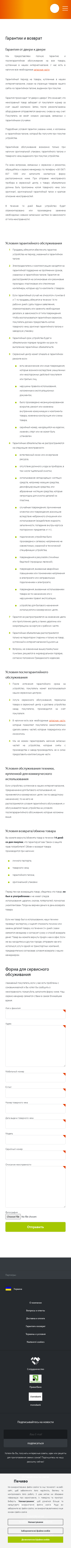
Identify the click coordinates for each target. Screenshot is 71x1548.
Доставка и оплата (35, 1318)
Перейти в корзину (54, 8)
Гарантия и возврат (35, 1326)
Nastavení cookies (35, 1341)
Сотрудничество (35, 1368)
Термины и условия (36, 1333)
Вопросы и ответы (35, 1310)
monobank (35, 1404)
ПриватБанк (35, 1386)
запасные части (42, 69)
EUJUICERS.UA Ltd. (18, 8)
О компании (35, 1302)
